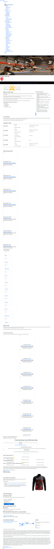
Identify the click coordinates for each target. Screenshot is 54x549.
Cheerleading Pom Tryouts (7, 218)
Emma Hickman (6, 322)
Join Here (21, 82)
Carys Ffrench (6, 282)
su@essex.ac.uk (38, 527)
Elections (31, 82)
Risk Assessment (35, 82)
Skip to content (2, 0)
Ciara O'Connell (6, 302)
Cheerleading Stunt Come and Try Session (9, 162)
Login (5, 2)
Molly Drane (6, 309)
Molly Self (6, 255)
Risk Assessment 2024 (8, 515)
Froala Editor (27, 453)
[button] (20, 523)
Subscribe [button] (20, 525)
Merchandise (25, 82)
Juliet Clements (6, 262)
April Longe (6, 275)
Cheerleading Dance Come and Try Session (9, 190)
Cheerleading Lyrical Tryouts (27, 415)
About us (18, 82)
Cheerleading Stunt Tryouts (7, 245)
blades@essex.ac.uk (6, 470)
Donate (29, 82)
